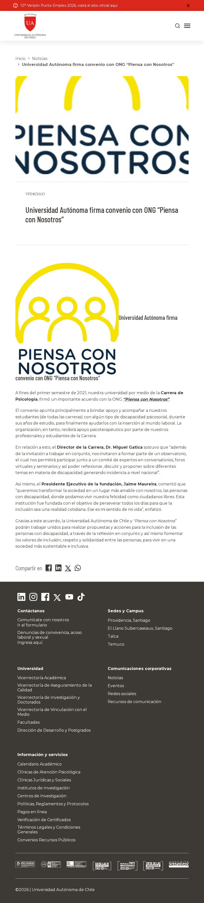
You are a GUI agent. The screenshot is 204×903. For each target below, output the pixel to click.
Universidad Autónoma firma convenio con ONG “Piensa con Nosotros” (98, 64)
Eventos (116, 685)
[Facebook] (45, 598)
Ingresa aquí (30, 642)
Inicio (20, 58)
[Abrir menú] (187, 26)
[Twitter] (57, 598)
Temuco (116, 644)
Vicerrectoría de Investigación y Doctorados (48, 700)
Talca (113, 636)
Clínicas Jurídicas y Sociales (44, 780)
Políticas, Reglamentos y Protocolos (53, 804)
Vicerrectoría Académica (41, 677)
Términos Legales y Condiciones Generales (48, 829)
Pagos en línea (32, 811)
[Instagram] (33, 598)
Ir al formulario (32, 625)
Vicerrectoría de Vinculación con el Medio (52, 712)
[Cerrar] (188, 5)
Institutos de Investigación (43, 788)
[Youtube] (69, 598)
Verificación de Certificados (44, 819)
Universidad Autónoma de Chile (63, 889)
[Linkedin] (21, 598)
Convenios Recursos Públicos (46, 840)
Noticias (39, 58)
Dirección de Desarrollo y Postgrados (54, 730)
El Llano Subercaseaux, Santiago (140, 628)
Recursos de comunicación (134, 701)
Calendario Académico (39, 764)
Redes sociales (122, 693)
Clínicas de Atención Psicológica (48, 772)
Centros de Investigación (41, 796)
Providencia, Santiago (129, 620)
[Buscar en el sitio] (177, 25)
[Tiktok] (81, 598)
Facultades (28, 722)
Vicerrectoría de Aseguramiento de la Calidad (54, 687)
